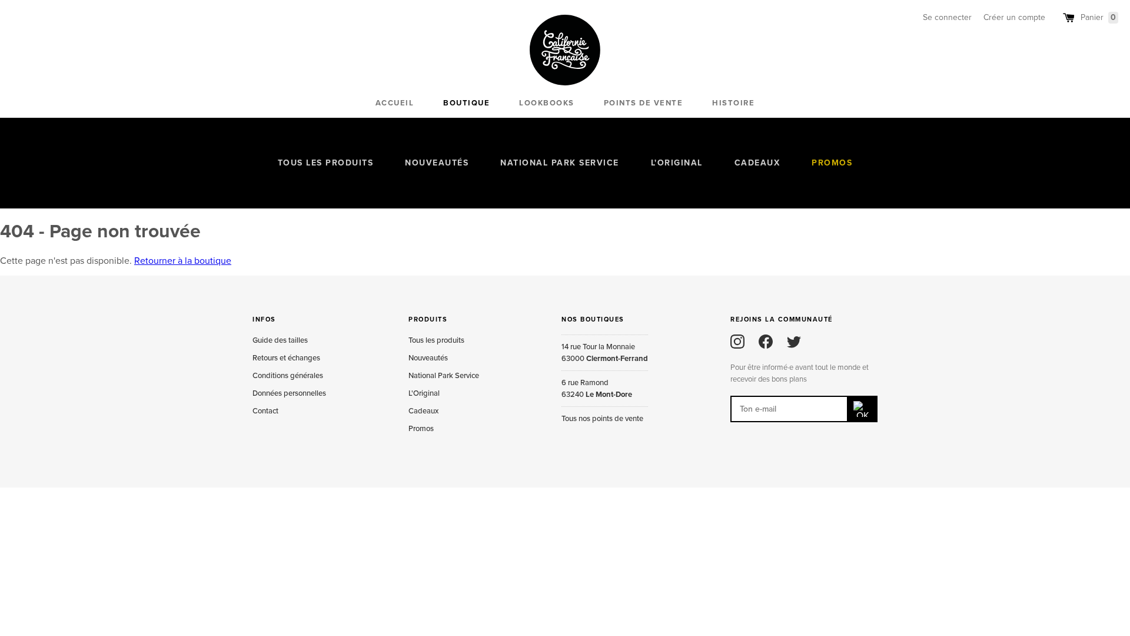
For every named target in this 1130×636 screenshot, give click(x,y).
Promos (832, 163)
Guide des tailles (280, 340)
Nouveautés (436, 163)
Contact (265, 411)
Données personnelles (289, 393)
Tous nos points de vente (602, 418)
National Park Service (559, 163)
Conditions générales (287, 375)
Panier (1098, 17)
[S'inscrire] (863, 409)
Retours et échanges (286, 358)
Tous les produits (326, 163)
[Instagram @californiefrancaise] (737, 341)
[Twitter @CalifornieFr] (794, 341)
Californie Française (565, 50)
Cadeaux (757, 163)
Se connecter (947, 17)
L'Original (677, 163)
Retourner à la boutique (182, 261)
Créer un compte (1014, 17)
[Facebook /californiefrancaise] (766, 341)
